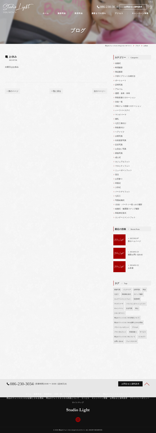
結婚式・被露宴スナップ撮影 (127, 209)
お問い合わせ (118, 341)
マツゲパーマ (120, 115)
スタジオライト (119, 313)
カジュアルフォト (122, 162)
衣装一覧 (119, 102)
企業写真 (119, 136)
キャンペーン (118, 308)
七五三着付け (120, 123)
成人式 (118, 157)
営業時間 (137, 299)
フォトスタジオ (131, 341)
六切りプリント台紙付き (125, 76)
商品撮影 (119, 72)
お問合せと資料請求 (133, 7)
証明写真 (119, 85)
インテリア (127, 289)
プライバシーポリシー (121, 327)
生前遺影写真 (120, 140)
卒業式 (118, 183)
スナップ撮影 (138, 294)
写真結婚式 (119, 200)
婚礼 (117, 119)
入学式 (118, 187)
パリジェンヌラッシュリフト (136, 304)
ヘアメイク (119, 132)
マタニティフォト (122, 166)
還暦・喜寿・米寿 (122, 93)
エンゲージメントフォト (125, 217)
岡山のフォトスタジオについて (124, 337)
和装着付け (119, 128)
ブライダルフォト (120, 332)
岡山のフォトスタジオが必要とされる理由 (25, 398)
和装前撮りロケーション (125, 98)
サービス (143, 332)
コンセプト (142, 337)
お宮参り (119, 179)
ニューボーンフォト (123, 170)
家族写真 (119, 153)
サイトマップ (78, 402)
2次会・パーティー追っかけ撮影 (128, 204)
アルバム (119, 89)
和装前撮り (133, 332)
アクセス (135, 327)
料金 (144, 289)
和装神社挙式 (120, 213)
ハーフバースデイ (122, 110)
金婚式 (118, 63)
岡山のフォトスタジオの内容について (127, 318)
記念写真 (119, 145)
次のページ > (99, 91)
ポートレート (120, 80)
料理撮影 (119, 68)
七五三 (118, 196)
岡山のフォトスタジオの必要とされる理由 (128, 322)
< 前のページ (12, 91)
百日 (117, 175)
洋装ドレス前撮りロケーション (128, 106)
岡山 (136, 308)
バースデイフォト (122, 192)
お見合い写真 (120, 149)
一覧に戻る (56, 91)
